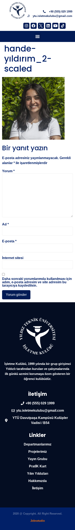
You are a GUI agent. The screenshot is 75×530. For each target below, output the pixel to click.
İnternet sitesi (12, 258)
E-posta (9, 241)
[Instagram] (26, 26)
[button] (37, 36)
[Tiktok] (63, 26)
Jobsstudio (37, 520)
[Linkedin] (48, 26)
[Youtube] (55, 26)
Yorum (8, 171)
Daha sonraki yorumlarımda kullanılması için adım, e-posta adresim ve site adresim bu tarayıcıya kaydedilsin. (37, 282)
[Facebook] (34, 26)
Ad (5, 224)
